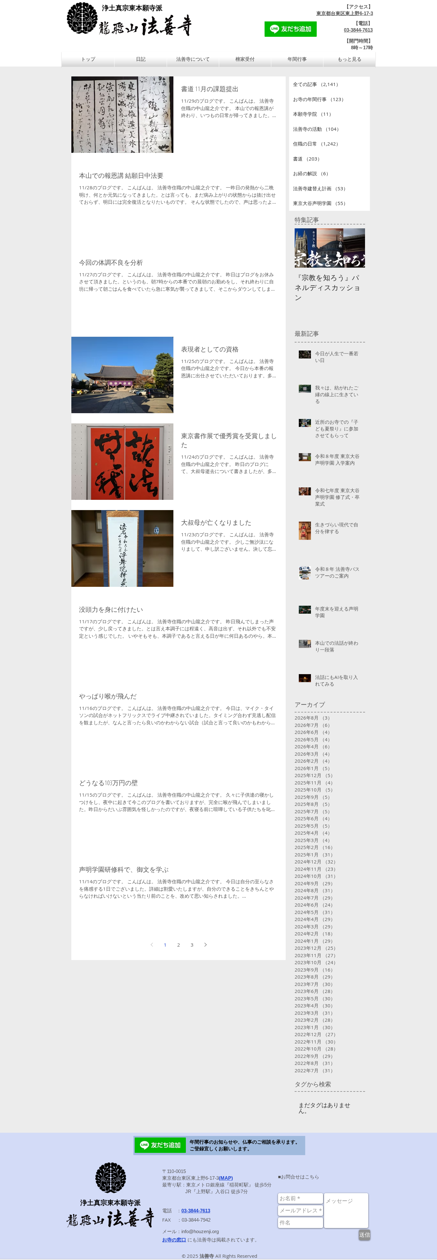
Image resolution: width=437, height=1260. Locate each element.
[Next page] (205, 944)
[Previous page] (151, 944)
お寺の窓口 (174, 1239)
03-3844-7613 (358, 30)
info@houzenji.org (200, 1231)
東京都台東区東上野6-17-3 (344, 13)
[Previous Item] (305, 248)
